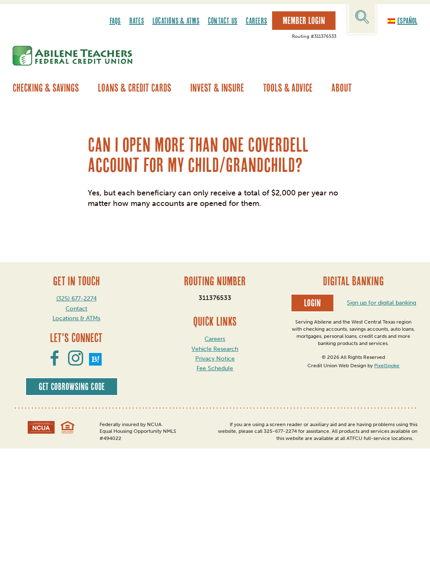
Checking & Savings (46, 88)
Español (407, 20)
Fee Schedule (215, 368)
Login (312, 303)
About (341, 88)
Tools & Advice (287, 88)
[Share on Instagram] (75, 363)
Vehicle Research (214, 349)
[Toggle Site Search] (362, 18)
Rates (136, 20)
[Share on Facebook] (54, 363)
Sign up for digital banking (381, 302)
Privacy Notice (215, 358)
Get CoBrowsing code (72, 386)
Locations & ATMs (175, 20)
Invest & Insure (217, 88)
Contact (76, 308)
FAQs (115, 20)
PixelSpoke (386, 366)
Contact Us (223, 20)
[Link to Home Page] (72, 56)
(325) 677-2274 (76, 298)
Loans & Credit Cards (134, 88)
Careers (256, 20)
